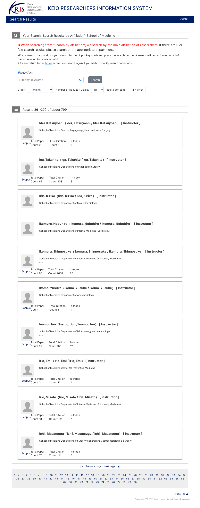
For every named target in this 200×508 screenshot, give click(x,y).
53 (111, 478)
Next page (109, 466)
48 (84, 478)
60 (149, 478)
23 (119, 475)
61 (155, 478)
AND (23, 72)
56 (127, 478)
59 (143, 478)
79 (129, 482)
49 (90, 478)
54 (116, 478)
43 (56, 478)
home (48, 63)
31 (162, 475)
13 (66, 475)
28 (146, 475)
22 (113, 475)
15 (77, 475)
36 (17, 478)
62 (160, 478)
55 (122, 478)
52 (106, 478)
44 (62, 478)
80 (135, 482)
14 (72, 475)
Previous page (93, 466)
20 (103, 475)
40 (40, 478)
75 (108, 482)
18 (92, 475)
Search (95, 79)
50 (95, 478)
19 (97, 475)
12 (61, 475)
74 (102, 482)
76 (113, 482)
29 (151, 475)
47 (78, 478)
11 (56, 475)
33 (173, 475)
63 (165, 478)
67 (64, 482)
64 (171, 478)
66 (182, 478)
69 (76, 482)
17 (87, 475)
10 (51, 475)
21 (108, 475)
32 (167, 475)
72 (92, 482)
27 (140, 475)
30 (157, 475)
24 (124, 475)
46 (73, 478)
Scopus (26, 143)
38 (28, 478)
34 (179, 475)
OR (30, 72)
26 (135, 475)
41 (45, 478)
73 (97, 482)
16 (82, 475)
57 (133, 478)
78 (124, 482)
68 (70, 482)
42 (50, 478)
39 (34, 478)
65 (177, 478)
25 (130, 475)
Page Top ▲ (181, 493)
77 (118, 482)
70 (81, 482)
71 (87, 482)
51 (101, 478)
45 (67, 478)
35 (184, 475)
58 (138, 478)
